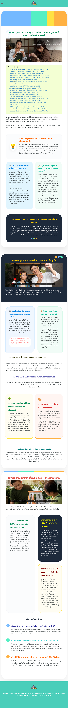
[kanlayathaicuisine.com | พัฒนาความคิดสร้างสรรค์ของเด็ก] (34, 3)
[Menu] (2, 3)
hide (16, 67)
